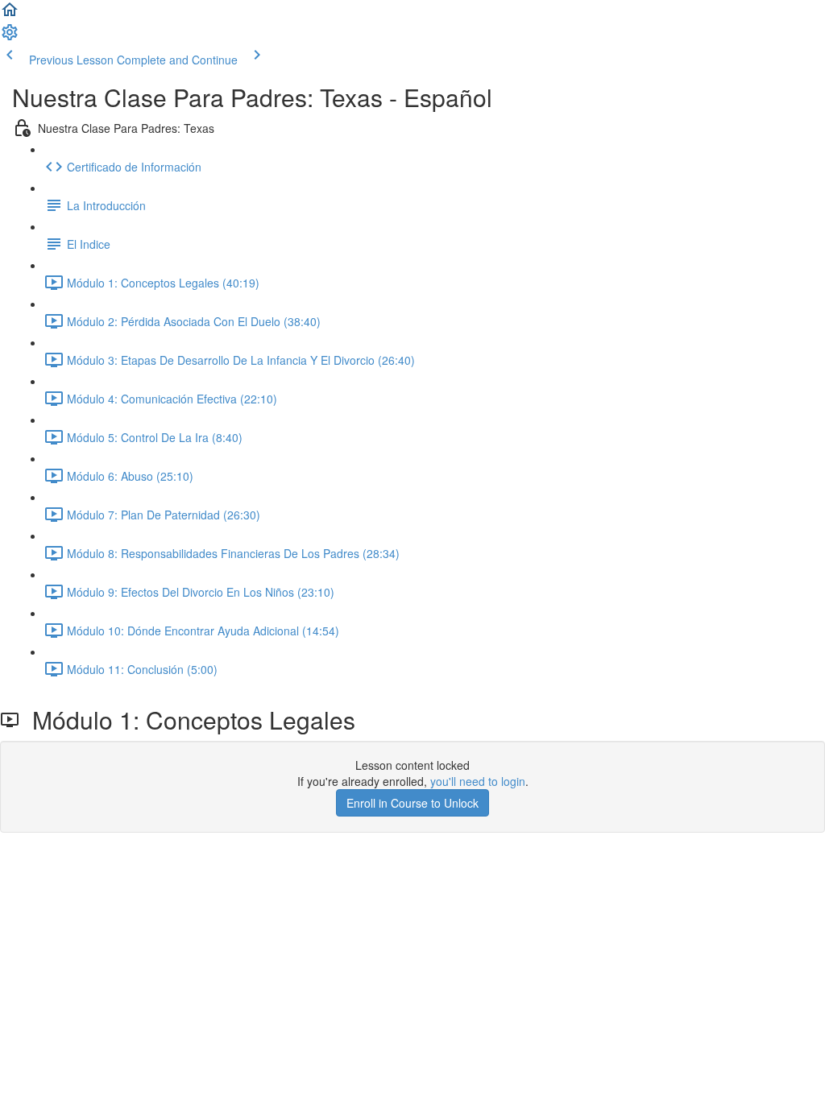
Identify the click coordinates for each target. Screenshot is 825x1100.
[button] (9, 14)
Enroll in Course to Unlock (412, 803)
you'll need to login (477, 781)
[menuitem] (9, 37)
